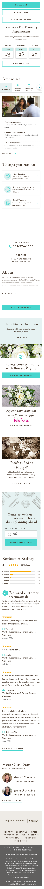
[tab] (6, 87)
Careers (35, 832)
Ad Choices (22, 841)
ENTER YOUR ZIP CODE (16, 528)
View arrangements (21, 425)
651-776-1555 (23, 246)
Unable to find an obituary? (21, 465)
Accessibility (12, 838)
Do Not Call (30, 838)
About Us (8, 832)
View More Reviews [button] (12, 748)
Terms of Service (30, 835)
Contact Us (21, 832)
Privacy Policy (11, 835)
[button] (21, 5)
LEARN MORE (21, 338)
